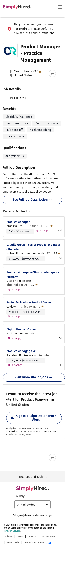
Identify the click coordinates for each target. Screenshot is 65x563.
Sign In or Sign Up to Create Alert (36, 418)
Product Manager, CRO (21, 351)
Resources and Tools (30, 476)
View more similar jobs (31, 377)
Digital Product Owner (21, 329)
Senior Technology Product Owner (28, 302)
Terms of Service (28, 431)
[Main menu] (60, 7)
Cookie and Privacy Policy (18, 434)
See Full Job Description (30, 200)
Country (19, 496)
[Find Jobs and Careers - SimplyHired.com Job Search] (17, 7)
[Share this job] (52, 73)
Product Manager (18, 222)
